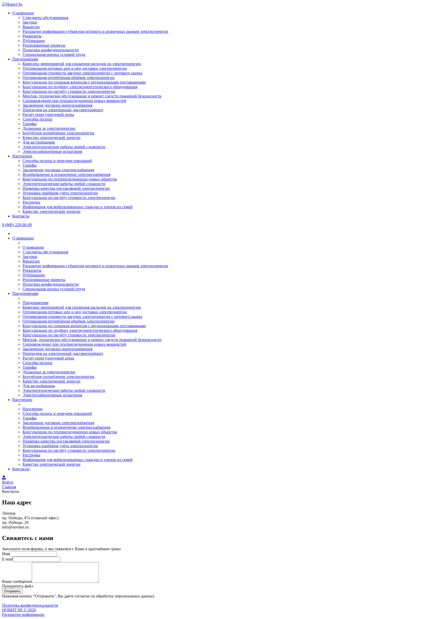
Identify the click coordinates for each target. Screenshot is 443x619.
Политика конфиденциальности (51, 50)
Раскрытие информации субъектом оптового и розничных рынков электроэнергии (95, 31)
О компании (23, 13)
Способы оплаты (37, 119)
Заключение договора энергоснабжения (57, 105)
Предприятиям (25, 59)
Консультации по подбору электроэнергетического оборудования (80, 87)
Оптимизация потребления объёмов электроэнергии (69, 77)
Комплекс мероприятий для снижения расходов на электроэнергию (82, 64)
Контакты (20, 216)
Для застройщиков (39, 142)
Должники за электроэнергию (49, 128)
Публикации (34, 40)
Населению (22, 156)
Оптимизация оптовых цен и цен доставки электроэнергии (75, 68)
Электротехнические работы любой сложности (64, 147)
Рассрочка (31, 202)
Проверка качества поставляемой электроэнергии (66, 188)
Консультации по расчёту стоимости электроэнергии (69, 91)
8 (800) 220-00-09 (17, 225)
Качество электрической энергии (51, 137)
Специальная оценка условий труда (54, 54)
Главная (9, 487)
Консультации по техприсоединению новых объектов (70, 179)
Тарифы (30, 124)
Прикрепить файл (17, 586)
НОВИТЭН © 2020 (19, 610)
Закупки (30, 22)
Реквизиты (32, 36)
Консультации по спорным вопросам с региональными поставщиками (84, 82)
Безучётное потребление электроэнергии (58, 133)
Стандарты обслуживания (45, 17)
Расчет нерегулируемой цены (48, 114)
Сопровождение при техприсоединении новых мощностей (74, 100)
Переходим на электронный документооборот (63, 110)
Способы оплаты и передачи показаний (57, 160)
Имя (5, 554)
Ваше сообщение (17, 581)
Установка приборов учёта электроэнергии (60, 193)
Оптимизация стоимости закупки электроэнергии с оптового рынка (82, 73)
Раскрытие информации (23, 614)
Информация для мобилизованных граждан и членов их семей (78, 207)
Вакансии (31, 27)
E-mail (7, 559)
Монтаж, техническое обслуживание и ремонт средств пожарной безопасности (92, 96)
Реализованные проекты (44, 45)
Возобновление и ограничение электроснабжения (66, 174)
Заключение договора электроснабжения (58, 170)
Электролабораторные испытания (52, 151)
